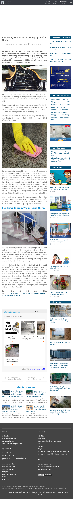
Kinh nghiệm (26, 492)
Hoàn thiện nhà (63, 492)
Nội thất (41, 436)
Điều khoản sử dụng (9, 438)
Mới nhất (31, 311)
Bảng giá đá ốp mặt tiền (59, 110)
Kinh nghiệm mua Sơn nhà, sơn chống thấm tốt (54, 451)
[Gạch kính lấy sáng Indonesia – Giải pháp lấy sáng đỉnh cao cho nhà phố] (6, 408)
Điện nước (41, 446)
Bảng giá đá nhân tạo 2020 (60, 104)
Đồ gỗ (40, 449)
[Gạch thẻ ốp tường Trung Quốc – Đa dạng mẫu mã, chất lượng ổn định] (29, 393)
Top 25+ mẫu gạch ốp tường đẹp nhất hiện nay (28, 338)
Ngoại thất (41, 438)
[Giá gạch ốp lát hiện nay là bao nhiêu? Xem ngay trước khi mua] (29, 408)
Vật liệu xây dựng (8, 455)
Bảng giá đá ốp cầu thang (60, 115)
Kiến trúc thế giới (8, 469)
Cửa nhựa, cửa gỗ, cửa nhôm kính (49, 441)
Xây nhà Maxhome (44, 464)
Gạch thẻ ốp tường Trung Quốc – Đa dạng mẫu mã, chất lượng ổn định (36, 393)
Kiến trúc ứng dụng (8, 464)
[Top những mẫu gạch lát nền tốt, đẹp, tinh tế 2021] (44, 328)
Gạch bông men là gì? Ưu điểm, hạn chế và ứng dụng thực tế (59, 321)
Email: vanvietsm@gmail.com (12, 444)
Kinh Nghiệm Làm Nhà (37, 369)
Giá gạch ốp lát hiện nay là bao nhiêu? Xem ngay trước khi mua (36, 408)
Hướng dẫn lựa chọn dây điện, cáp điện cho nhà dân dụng (60, 188)
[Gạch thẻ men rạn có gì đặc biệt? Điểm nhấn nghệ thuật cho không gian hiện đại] (6, 393)
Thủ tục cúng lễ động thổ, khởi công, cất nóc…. (59, 293)
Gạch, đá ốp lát (36, 44)
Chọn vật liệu (55, 2)
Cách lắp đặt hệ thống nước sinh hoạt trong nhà (59, 241)
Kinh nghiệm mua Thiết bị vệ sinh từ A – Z (52, 454)
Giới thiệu (5, 436)
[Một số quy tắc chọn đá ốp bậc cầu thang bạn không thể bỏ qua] (12, 350)
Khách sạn (5, 479)
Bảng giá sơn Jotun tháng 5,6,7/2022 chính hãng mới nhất (60, 153)
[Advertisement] (36, 19)
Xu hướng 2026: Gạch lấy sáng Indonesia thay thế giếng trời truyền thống (60, 412)
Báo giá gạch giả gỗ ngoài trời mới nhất (60, 343)
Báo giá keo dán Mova (58, 107)
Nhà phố (5, 472)
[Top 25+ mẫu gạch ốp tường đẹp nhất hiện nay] (28, 328)
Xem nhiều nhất (41, 311)
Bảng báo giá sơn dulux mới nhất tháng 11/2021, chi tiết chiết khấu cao (60, 160)
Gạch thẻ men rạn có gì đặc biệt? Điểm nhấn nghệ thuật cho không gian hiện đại (12, 393)
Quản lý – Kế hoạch (15, 492)
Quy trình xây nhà (48, 2)
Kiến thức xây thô (8, 453)
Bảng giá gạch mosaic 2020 (60, 102)
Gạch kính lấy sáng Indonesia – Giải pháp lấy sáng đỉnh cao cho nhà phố (12, 408)
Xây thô (41, 492)
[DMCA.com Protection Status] (45, 475)
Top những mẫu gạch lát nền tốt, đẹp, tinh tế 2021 (43, 338)
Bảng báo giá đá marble (59, 99)
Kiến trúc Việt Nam (8, 466)
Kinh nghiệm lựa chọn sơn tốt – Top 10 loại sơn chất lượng (60, 214)
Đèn (39, 444)
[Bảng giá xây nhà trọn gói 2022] (12, 328)
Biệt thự (5, 477)
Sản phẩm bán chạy (12, 312)
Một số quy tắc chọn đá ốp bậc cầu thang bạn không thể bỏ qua (12, 361)
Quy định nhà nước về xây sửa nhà (14, 458)
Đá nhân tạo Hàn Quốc (59, 112)
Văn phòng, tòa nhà (9, 474)
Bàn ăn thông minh (44, 469)
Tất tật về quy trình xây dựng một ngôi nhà (60, 267)
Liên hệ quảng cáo (8, 441)
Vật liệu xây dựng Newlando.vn (48, 466)
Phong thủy (38, 494)
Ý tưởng (34, 492)
